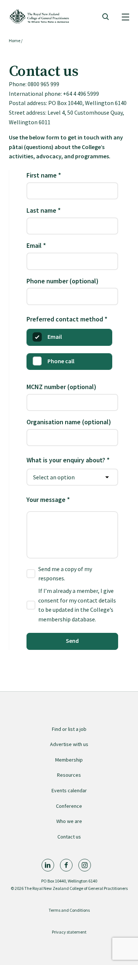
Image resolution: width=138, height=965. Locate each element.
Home (14, 40)
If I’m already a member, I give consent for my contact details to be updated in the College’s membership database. (77, 605)
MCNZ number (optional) (61, 386)
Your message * (48, 499)
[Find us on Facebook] (66, 865)
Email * (36, 245)
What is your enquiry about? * (68, 460)
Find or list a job (69, 729)
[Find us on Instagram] (85, 865)
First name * (43, 175)
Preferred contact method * (66, 319)
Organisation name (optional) (68, 422)
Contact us (69, 836)
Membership (69, 759)
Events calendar (69, 790)
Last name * (43, 210)
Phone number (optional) (62, 281)
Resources (69, 775)
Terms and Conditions (69, 910)
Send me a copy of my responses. (65, 573)
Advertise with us (69, 744)
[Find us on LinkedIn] (48, 865)
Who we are (69, 821)
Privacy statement (69, 932)
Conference (69, 806)
